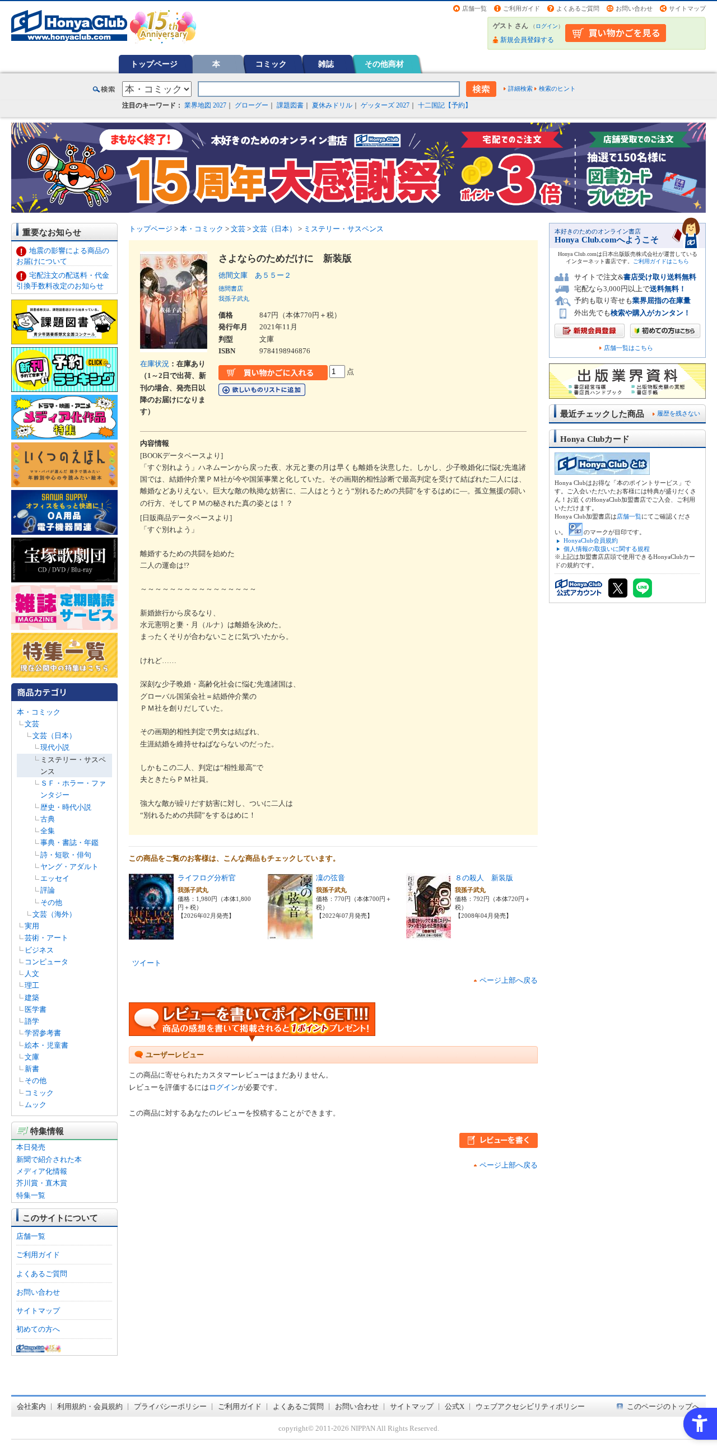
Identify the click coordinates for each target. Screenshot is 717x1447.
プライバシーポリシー (170, 1406)
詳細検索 (520, 88)
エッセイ (54, 878)
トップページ (154, 63)
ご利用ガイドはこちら (661, 261)
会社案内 (31, 1406)
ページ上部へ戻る (508, 980)
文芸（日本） (54, 735)
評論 (47, 890)
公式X (454, 1406)
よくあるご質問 (577, 8)
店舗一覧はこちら (628, 348)
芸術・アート (46, 937)
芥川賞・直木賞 (41, 1183)
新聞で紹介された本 (49, 1159)
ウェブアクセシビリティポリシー (530, 1406)
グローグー (251, 105)
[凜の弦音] (290, 934)
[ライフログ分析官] (151, 934)
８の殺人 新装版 (484, 878)
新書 (32, 1069)
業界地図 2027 (205, 105)
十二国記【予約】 (445, 105)
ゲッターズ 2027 (385, 105)
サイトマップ (687, 8)
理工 (32, 985)
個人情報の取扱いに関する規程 (607, 548)
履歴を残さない (678, 413)
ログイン (547, 26)
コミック (271, 63)
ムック (35, 1104)
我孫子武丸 (233, 298)
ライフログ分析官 (207, 878)
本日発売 (30, 1147)
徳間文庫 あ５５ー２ (254, 275)
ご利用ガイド (521, 8)
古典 (47, 819)
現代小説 (54, 747)
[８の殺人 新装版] (428, 934)
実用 (32, 926)
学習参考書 (43, 1033)
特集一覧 (30, 1195)
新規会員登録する (527, 40)
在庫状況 (154, 364)
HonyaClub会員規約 (591, 540)
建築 (32, 997)
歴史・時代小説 (65, 807)
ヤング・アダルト (69, 866)
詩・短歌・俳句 (65, 855)
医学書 (35, 1009)
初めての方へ (38, 1329)
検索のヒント (557, 88)
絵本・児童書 (46, 1045)
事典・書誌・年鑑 (69, 842)
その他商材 (384, 63)
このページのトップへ (663, 1406)
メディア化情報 (41, 1171)
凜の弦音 (330, 878)
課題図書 (290, 105)
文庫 (32, 1057)
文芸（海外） (54, 914)
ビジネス (39, 950)
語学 (32, 1021)
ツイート (146, 963)
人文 (32, 973)
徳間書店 (230, 288)
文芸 (32, 724)
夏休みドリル (332, 105)
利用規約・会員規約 (90, 1406)
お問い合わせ (634, 8)
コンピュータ (46, 962)
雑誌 (326, 63)
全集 (47, 831)
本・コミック (38, 712)
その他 (51, 902)
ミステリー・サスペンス (344, 229)
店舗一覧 (474, 8)
